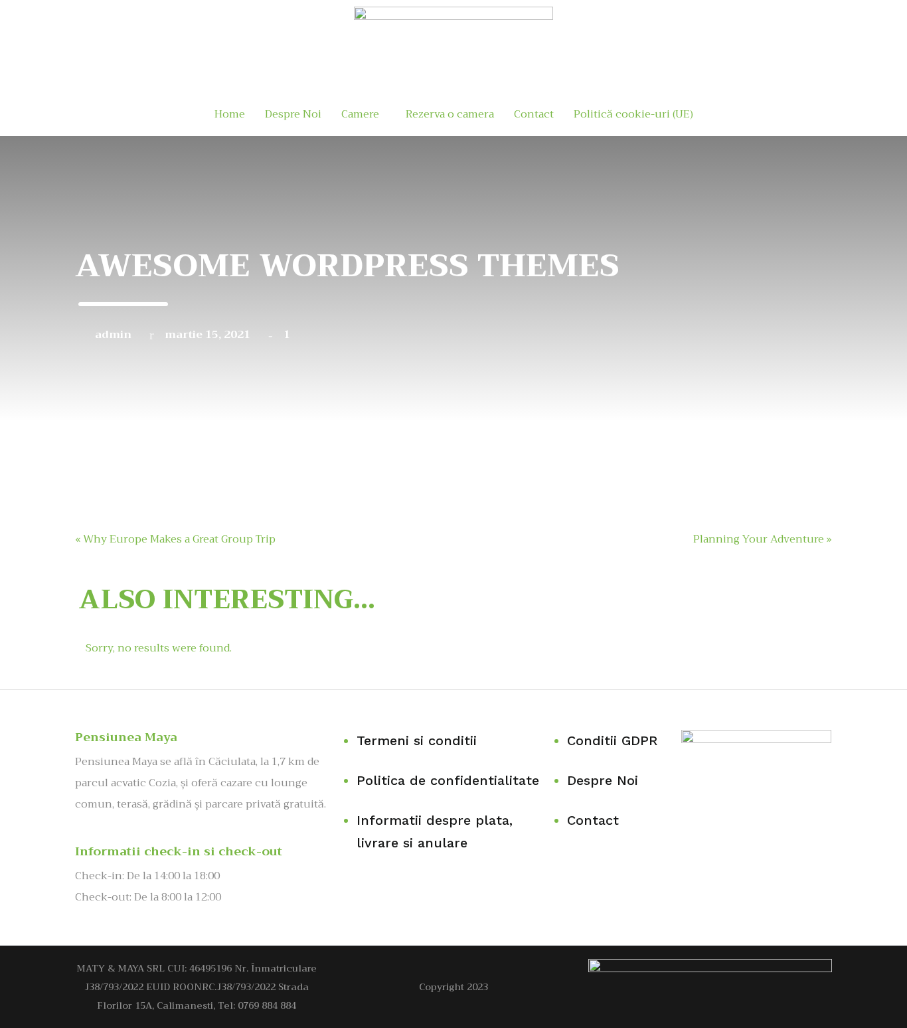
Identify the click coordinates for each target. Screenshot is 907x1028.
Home (229, 114)
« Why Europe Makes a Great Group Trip (175, 539)
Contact (534, 114)
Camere (360, 114)
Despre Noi (293, 114)
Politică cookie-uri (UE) (633, 114)
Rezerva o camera (450, 114)
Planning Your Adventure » (762, 539)
